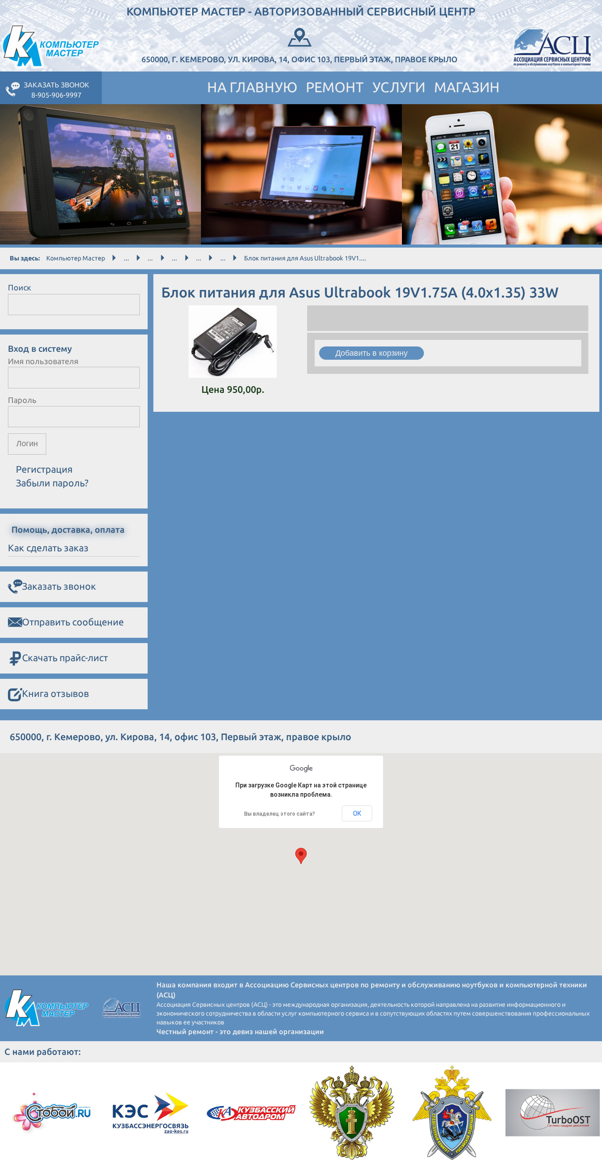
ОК (357, 813)
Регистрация (44, 469)
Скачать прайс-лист (65, 657)
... (126, 258)
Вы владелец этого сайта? (279, 814)
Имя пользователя (43, 361)
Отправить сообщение (73, 622)
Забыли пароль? (52, 483)
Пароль (22, 399)
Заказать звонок (59, 586)
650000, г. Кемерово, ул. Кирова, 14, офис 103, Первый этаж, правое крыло (299, 59)
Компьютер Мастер (75, 258)
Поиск (19, 287)
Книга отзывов (55, 693)
